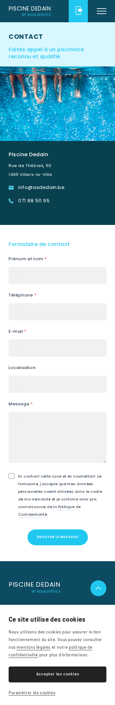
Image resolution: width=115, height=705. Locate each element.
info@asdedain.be (41, 187)
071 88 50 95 (78, 11)
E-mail (18, 331)
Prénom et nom (28, 259)
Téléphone (22, 295)
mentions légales (33, 647)
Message (21, 404)
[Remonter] (98, 588)
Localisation (22, 368)
